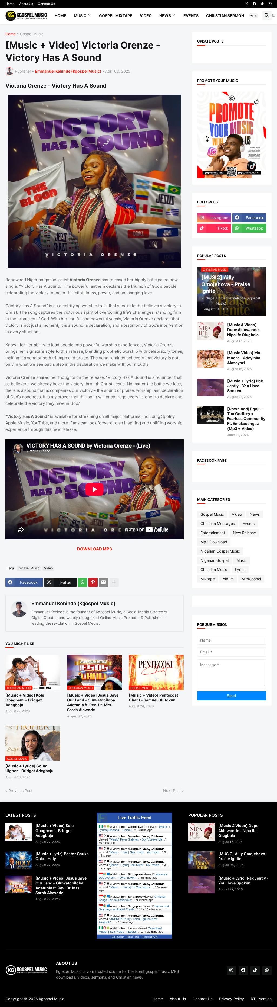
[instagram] (246, 4)
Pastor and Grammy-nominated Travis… (134, 908)
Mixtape (207, 578)
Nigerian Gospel (214, 560)
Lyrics (240, 569)
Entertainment (212, 532)
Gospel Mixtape (115, 15)
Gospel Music (32, 34)
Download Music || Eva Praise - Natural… (130, 930)
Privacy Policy (231, 998)
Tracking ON (149, 936)
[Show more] (114, 582)
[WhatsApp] (82, 582)
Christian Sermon (225, 15)
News (165, 15)
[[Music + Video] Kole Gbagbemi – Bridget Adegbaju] (18, 832)
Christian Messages (217, 523)
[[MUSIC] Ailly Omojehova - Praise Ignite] (201, 860)
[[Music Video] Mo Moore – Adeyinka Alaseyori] (210, 359)
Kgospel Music (51, 998)
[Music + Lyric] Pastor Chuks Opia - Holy (62, 856)
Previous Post (20, 790)
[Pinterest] (93, 582)
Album (228, 578)
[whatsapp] (270, 4)
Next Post (172, 790)
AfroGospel (251, 578)
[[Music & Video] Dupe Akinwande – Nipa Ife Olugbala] (210, 331)
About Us (26, 4)
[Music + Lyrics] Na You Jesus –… (132, 887)
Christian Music (213, 569)
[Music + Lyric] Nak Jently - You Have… (136, 852)
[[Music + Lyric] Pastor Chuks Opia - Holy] (18, 860)
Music (80, 15)
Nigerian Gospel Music (220, 551)
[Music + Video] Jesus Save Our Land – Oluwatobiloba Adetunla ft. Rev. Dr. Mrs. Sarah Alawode (92, 702)
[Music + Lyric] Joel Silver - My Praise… (136, 865)
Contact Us (46, 4)
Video (146, 15)
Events (191, 15)
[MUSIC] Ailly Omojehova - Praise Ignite (243, 856)
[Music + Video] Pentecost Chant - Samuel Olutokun (153, 697)
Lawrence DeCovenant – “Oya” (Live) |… (133, 876)
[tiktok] (262, 4)
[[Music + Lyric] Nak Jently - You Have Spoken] (210, 387)
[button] (253, 15)
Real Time (133, 936)
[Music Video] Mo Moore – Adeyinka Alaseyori (243, 357)
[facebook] (254, 4)
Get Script (118, 936)
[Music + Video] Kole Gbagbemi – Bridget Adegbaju (24, 700)
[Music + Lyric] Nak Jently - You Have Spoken (245, 386)
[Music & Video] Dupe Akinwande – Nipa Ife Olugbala (244, 329)
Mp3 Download (213, 542)
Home (9, 4)
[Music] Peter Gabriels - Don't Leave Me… (137, 839)
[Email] (103, 582)
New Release (244, 532)
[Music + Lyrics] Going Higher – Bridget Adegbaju (29, 768)
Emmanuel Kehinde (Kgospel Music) (73, 603)
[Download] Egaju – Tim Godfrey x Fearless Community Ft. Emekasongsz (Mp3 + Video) (246, 418)
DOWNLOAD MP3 (94, 548)
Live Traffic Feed (134, 817)
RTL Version (261, 998)
